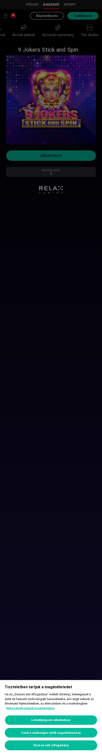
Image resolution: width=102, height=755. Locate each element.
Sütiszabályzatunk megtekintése (30, 708)
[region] (51, 717)
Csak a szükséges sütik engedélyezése (51, 732)
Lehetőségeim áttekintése (50, 720)
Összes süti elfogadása (51, 745)
